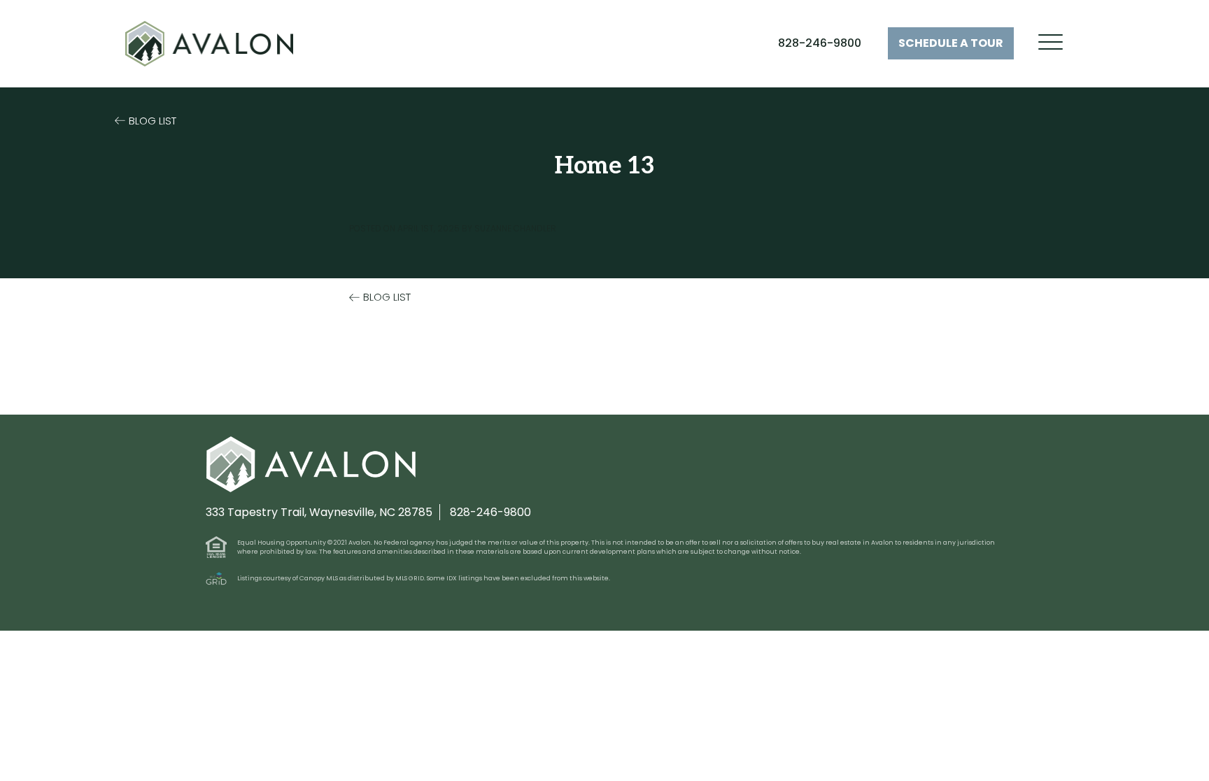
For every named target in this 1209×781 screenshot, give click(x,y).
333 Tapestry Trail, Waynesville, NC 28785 (319, 512)
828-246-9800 (819, 43)
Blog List (152, 120)
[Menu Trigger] (1050, 42)
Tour (950, 43)
